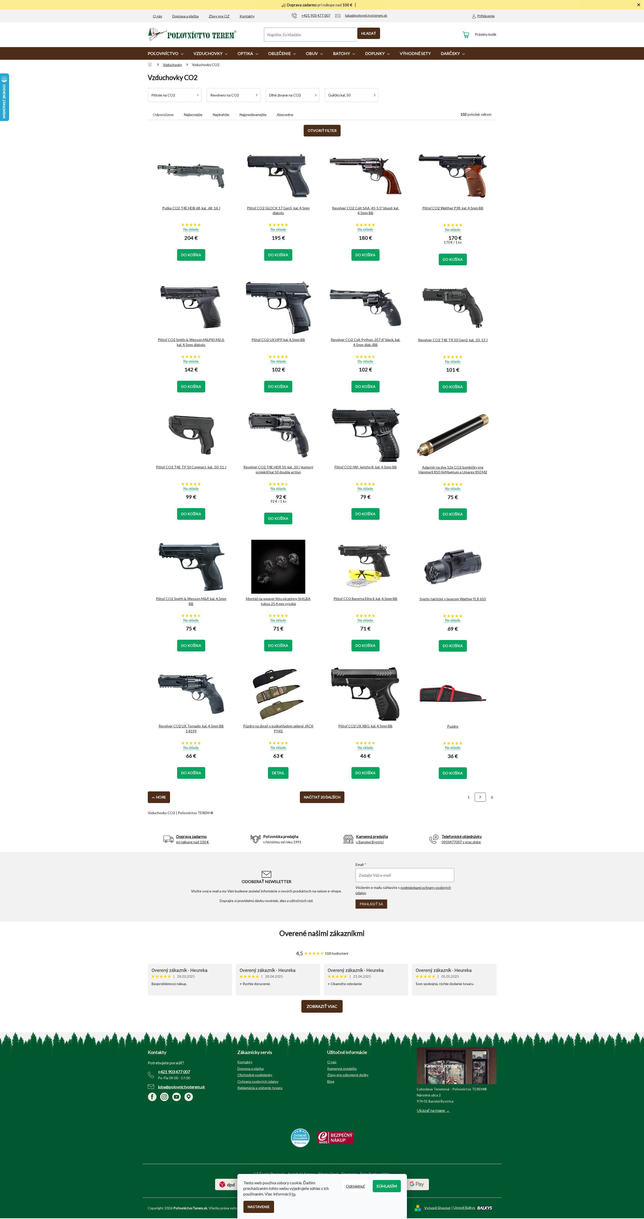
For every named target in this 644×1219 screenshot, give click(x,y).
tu (293, 1193)
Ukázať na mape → (433, 1110)
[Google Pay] (416, 1184)
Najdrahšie (221, 114)
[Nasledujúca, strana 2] (480, 797)
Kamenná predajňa (342, 1068)
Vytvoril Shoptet (437, 1207)
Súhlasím (387, 1186)
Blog (330, 1081)
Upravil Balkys (464, 1207)
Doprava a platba (185, 16)
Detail (278, 773)
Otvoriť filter (322, 130)
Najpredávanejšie (253, 114)
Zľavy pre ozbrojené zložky (347, 1075)
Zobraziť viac (322, 1006)
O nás (157, 16)
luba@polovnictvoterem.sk (181, 1086)
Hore (161, 797)
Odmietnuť (355, 1186)
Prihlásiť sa (371, 904)
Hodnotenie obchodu (322, 933)
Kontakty (247, 16)
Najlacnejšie (193, 114)
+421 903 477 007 (174, 1071)
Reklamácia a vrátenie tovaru (259, 1088)
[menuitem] (166, 53)
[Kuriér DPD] (227, 1184)
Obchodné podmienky (254, 1075)
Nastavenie (259, 1207)
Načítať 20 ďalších (322, 797)
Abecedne (285, 114)
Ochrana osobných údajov (257, 1081)
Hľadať (368, 33)
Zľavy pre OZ (219, 16)
